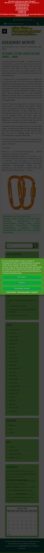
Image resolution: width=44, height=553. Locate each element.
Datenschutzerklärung (23, 292)
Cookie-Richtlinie (11, 292)
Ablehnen (22, 283)
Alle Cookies (22, 277)
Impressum (34, 292)
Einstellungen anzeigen (22, 288)
